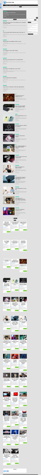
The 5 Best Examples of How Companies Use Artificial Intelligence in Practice (14, 437)
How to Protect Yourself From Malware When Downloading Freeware (15, 399)
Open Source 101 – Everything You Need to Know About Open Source (20, 199)
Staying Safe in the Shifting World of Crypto (12, 41)
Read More (5, 16)
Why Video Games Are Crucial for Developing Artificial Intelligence (6, 399)
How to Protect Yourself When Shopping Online (20, 106)
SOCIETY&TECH (10, 5)
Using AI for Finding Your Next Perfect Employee (14, 379)
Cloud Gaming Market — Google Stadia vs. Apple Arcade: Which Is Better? (23, 419)
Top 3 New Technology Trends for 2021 (20, 210)
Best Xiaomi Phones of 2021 (21, 115)
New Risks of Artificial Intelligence (15, 360)
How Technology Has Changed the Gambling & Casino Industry (23, 342)
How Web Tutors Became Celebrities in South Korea (15, 417)
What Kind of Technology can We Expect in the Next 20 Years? (6, 361)
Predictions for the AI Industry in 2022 (19, 96)
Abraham (21, 364)
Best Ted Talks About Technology (10, 77)
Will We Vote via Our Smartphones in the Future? (23, 398)
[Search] (37, 5)
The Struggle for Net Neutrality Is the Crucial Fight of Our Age (6, 437)
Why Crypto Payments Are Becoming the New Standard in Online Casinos (14, 23)
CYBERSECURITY (6, 5)
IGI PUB (14, 469)
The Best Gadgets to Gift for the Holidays (21, 126)
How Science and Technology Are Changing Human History (7, 456)
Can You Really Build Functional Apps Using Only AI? (14, 32)
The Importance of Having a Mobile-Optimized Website (6, 379)
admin (4, 344)
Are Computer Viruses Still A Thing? (10, 50)
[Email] (0, 6)
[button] (36, 18)
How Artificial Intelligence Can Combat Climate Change (20, 146)
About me (17, 5)
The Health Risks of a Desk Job (20, 189)
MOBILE (13, 5)
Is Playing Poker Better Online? (20, 136)
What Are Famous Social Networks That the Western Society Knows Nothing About (7, 418)
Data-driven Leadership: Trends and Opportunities (13, 86)
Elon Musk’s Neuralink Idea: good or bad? (11, 12)
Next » (16, 218)
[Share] (0, 7)
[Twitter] (0, 5)
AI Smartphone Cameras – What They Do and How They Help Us (20, 178)
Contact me (20, 5)
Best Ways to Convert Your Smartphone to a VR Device (23, 436)
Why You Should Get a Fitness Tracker (19, 167)
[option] (20, 13)
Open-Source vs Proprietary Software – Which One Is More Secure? (15, 456)
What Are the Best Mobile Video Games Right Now (23, 379)
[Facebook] (0, 4)
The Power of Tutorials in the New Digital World (13, 59)
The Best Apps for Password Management (21, 157)
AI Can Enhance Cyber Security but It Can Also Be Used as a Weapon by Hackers (23, 361)
